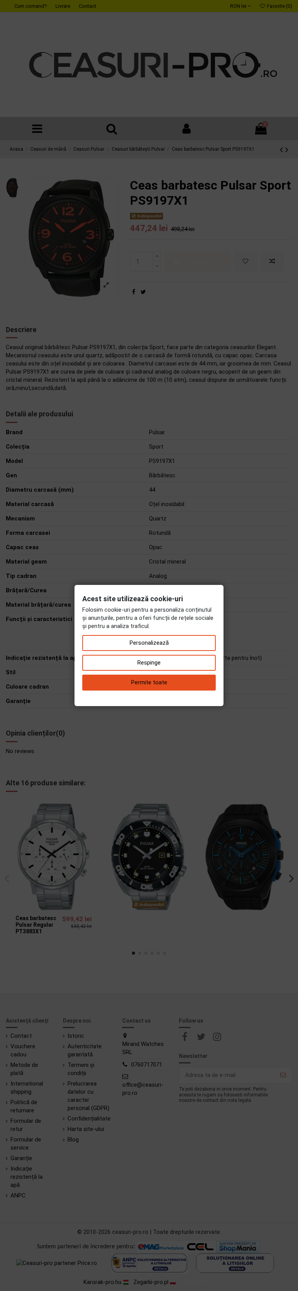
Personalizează (149, 642)
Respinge (149, 662)
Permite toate (149, 682)
